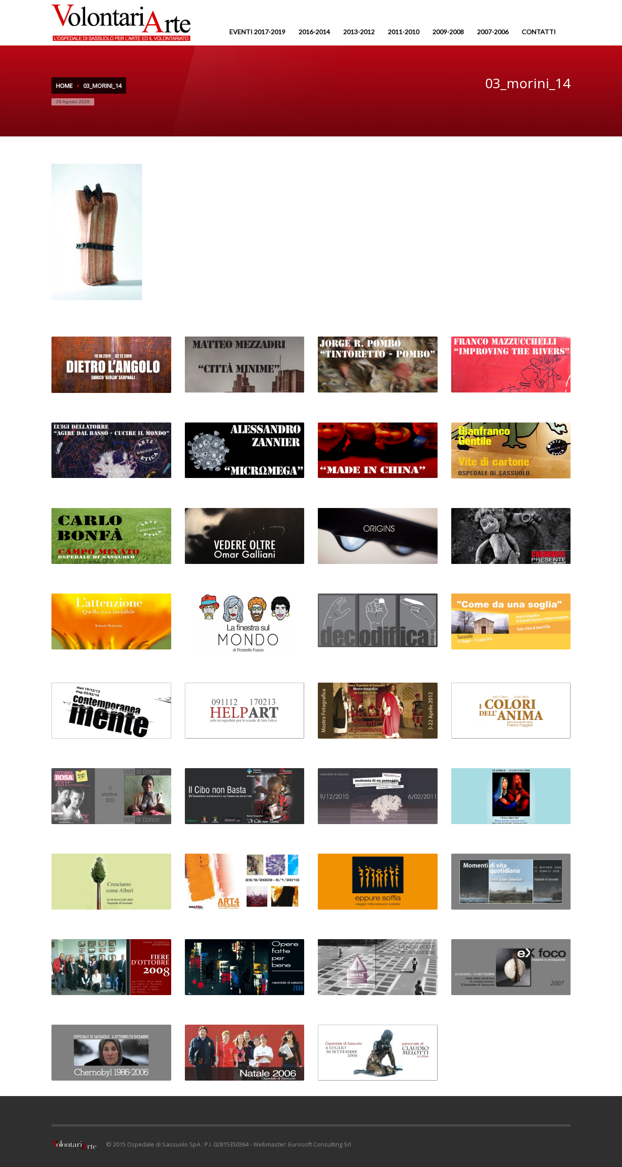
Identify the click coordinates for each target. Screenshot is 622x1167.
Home (64, 85)
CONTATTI (539, 31)
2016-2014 (314, 31)
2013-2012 (359, 31)
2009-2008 (448, 31)
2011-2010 (403, 31)
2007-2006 (493, 31)
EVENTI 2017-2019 (257, 31)
